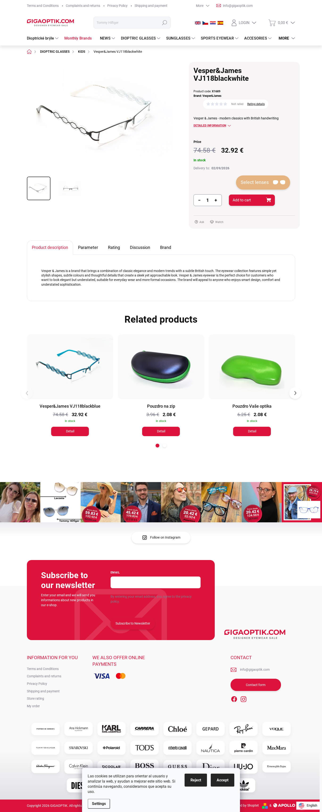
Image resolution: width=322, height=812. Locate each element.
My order (33, 706)
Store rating (35, 698)
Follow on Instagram (165, 537)
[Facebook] (234, 698)
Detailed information (210, 125)
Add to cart (242, 200)
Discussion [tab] (140, 247)
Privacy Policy (117, 6)
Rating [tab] (114, 247)
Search (165, 22)
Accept (222, 780)
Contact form (255, 685)
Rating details (256, 104)
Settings (99, 803)
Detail (70, 431)
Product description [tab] (50, 247)
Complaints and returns (83, 6)
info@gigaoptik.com (255, 669)
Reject (195, 780)
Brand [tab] (165, 247)
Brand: (207, 95)
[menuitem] (43, 38)
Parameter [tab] (88, 247)
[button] (157, 445)
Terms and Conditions (43, 6)
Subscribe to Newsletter (133, 623)
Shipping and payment (151, 6)
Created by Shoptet (245, 805)
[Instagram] (243, 698)
